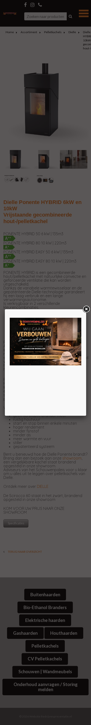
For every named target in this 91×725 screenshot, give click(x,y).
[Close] (86, 309)
